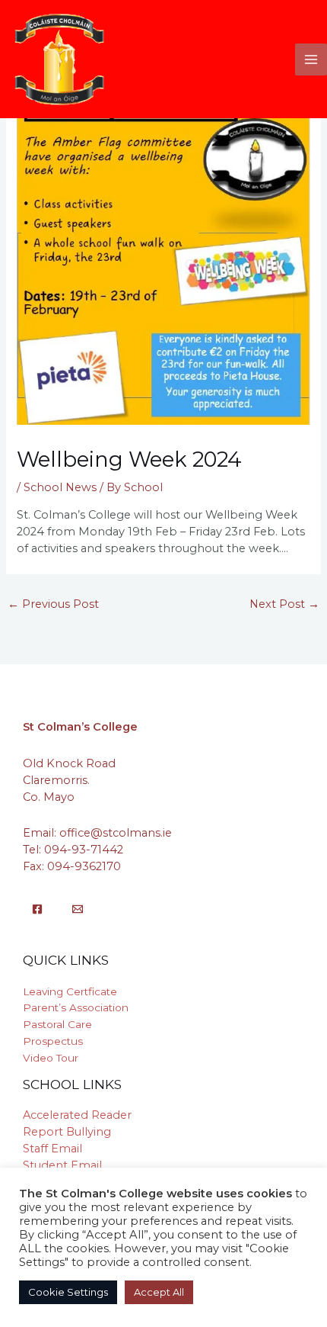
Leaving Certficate (70, 991)
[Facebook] (37, 909)
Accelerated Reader (77, 1115)
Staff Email (52, 1148)
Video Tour (50, 1058)
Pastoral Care (57, 1024)
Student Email (62, 1165)
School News (60, 487)
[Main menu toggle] (311, 59)
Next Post (284, 604)
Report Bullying (67, 1132)
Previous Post (53, 604)
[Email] (77, 909)
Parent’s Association (76, 1007)
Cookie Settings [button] (68, 1292)
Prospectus (53, 1041)
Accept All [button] (159, 1292)
